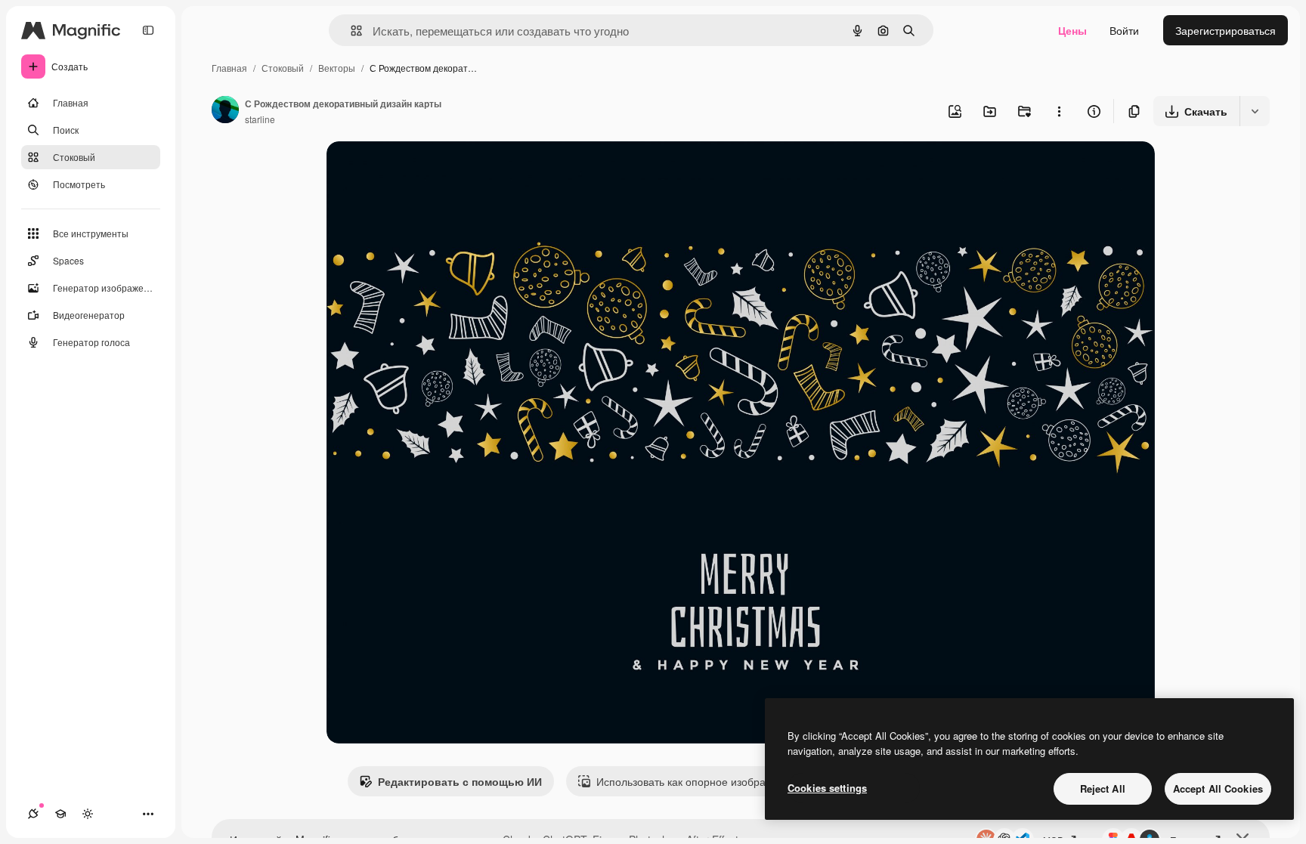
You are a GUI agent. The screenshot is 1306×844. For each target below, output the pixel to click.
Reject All (1102, 788)
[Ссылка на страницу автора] (225, 111)
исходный (427, 170)
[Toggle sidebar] (148, 30)
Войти (1124, 30)
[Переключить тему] (88, 814)
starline (260, 119)
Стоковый (283, 67)
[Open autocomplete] (350, 30)
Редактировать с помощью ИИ (460, 781)
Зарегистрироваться (1225, 30)
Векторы (336, 67)
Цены (1072, 30)
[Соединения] (33, 814)
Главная (229, 67)
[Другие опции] (1059, 111)
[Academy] (60, 814)
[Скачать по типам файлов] (1254, 111)
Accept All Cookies (1218, 788)
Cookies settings (827, 788)
